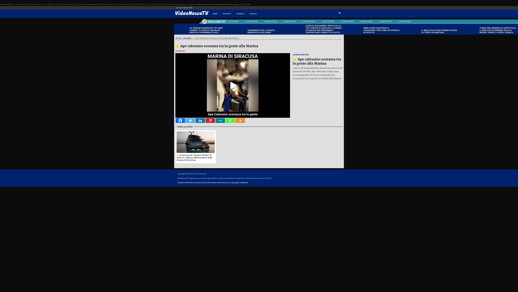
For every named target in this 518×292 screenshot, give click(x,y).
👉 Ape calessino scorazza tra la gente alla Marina (216, 46)
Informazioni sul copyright (228, 182)
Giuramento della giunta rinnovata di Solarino (244, 31)
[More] (240, 120)
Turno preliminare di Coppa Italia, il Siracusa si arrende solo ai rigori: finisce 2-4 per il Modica (481, 30)
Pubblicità (244, 182)
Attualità (227, 13)
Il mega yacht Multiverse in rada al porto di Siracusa (423, 31)
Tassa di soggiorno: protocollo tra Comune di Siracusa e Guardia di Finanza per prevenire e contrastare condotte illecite (307, 29)
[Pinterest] (210, 120)
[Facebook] (180, 120)
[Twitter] (190, 120)
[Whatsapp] (230, 120)
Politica (253, 13)
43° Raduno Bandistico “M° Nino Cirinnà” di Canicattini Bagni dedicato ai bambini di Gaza (189, 30)
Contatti (180, 182)
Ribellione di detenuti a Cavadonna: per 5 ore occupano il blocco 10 (365, 30)
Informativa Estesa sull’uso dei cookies (201, 182)
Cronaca (240, 13)
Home (215, 13)
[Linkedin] (200, 120)
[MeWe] (220, 120)
